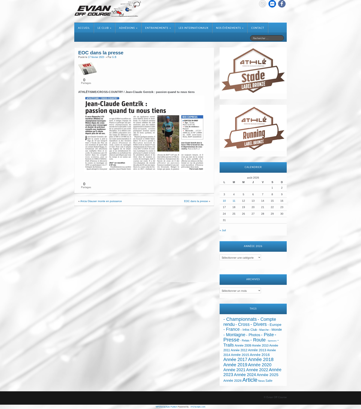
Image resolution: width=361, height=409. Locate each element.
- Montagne (234, 334)
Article (249, 380)
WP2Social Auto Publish (166, 407)
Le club (103, 28)
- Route (258, 339)
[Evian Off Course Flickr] (272, 4)
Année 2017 (235, 359)
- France (231, 329)
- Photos (253, 335)
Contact (257, 28)
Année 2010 (260, 345)
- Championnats (240, 319)
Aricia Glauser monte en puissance (101, 201)
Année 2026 (232, 380)
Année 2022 (257, 369)
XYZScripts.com (197, 407)
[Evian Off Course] (107, 9)
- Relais (245, 340)
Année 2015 (240, 355)
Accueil (84, 28)
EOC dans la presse (196, 201)
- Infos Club (248, 329)
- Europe (274, 325)
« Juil (223, 230)
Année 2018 (261, 359)
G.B (114, 57)
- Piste (267, 334)
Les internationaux (193, 28)
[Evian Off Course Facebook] (282, 4)
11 (234, 200)
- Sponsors (271, 341)
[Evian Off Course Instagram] (262, 4)
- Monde (275, 329)
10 (224, 200)
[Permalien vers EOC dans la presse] (87, 68)
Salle (268, 380)
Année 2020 (260, 364)
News (261, 380)
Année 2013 (257, 350)
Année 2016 (260, 355)
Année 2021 (234, 369)
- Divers (258, 324)
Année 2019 (235, 364)
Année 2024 (245, 374)
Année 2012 (239, 350)
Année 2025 (267, 375)
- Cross (242, 324)
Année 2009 (243, 345)
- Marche (263, 329)
